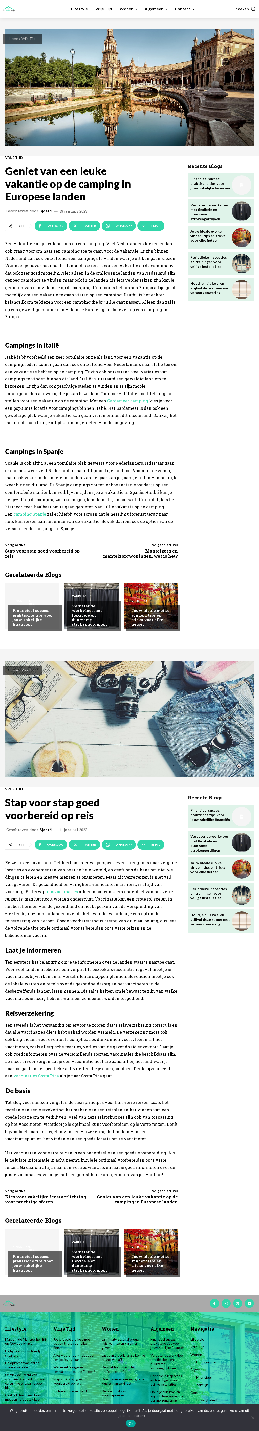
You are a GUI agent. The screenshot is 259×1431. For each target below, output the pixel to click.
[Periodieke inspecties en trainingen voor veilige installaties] (241, 263)
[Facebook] (214, 1303)
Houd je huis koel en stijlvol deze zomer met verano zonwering (210, 288)
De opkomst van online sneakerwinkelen (22, 1365)
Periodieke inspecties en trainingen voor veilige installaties (208, 262)
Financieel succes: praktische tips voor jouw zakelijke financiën (33, 617)
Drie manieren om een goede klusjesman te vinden (123, 1381)
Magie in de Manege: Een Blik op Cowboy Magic (26, 1341)
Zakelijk (79, 596)
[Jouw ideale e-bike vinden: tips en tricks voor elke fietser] (241, 237)
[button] (245, 9)
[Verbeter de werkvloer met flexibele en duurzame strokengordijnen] (241, 211)
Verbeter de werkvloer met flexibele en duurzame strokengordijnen (89, 615)
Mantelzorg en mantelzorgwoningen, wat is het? (140, 553)
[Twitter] (237, 1303)
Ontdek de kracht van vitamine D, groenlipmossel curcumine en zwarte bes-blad (25, 1381)
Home (13, 38)
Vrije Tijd (28, 38)
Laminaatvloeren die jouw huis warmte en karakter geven (120, 1343)
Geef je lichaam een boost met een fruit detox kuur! (24, 1397)
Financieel (22, 600)
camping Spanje (30, 514)
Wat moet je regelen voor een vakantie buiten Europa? (74, 1369)
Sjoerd (45, 211)
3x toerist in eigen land (70, 1391)
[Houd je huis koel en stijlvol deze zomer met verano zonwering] (241, 289)
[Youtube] (249, 1303)
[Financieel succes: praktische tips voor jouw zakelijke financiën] (241, 185)
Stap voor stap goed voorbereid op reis (42, 553)
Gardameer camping (127, 400)
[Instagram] (226, 1303)
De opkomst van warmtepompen (114, 1393)
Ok (130, 1423)
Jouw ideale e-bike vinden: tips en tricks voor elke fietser (150, 617)
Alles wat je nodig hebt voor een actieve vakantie (74, 1357)
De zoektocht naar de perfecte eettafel (118, 1369)
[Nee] (252, 1417)
